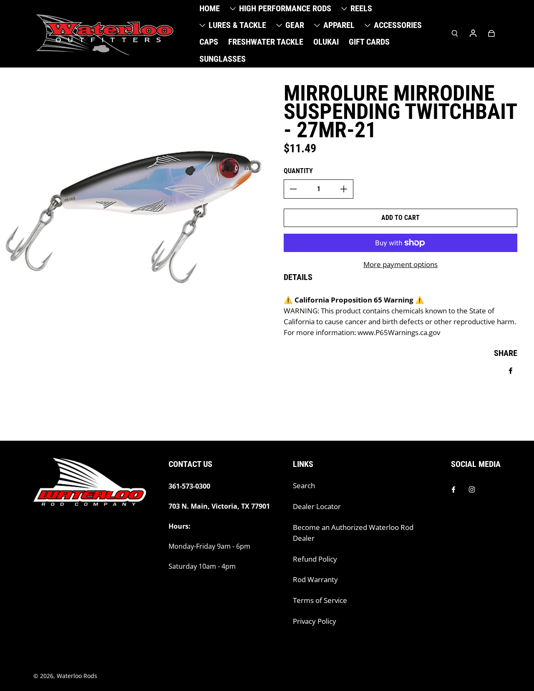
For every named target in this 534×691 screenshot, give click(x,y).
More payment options (400, 264)
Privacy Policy (314, 621)
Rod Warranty (315, 579)
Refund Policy (315, 559)
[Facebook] (453, 489)
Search (304, 485)
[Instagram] (472, 489)
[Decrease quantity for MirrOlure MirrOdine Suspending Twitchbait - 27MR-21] (293, 189)
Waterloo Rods (77, 676)
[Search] (455, 33)
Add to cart (400, 218)
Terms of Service (320, 600)
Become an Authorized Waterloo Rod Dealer (353, 532)
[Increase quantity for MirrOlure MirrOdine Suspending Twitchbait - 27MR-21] (344, 189)
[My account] (473, 33)
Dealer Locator (317, 506)
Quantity (298, 171)
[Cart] (491, 33)
